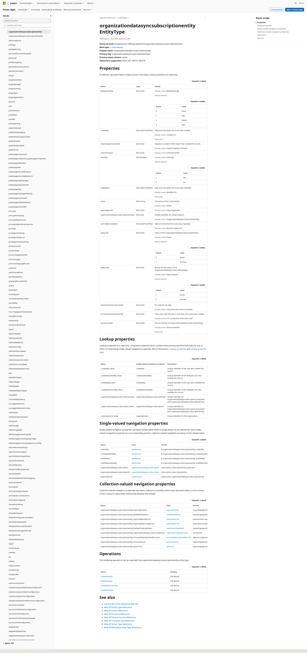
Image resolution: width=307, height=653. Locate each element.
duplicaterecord (172, 519)
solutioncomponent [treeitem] (16, 583)
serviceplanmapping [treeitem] (17, 500)
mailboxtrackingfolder (175, 528)
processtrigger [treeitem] (15, 259)
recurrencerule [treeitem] (15, 307)
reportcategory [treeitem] (15, 333)
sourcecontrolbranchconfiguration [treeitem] (22, 609)
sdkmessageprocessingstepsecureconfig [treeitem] (25, 443)
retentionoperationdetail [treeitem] (18, 360)
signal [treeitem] (11, 544)
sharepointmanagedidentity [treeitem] (20, 530)
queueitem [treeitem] (13, 290)
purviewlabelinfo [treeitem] (15, 277)
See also (260, 38)
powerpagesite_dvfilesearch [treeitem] (20, 172)
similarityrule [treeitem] (14, 548)
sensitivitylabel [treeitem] (15, 474)
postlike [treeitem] (12, 119)
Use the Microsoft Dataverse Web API (121, 604)
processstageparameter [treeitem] (18, 255)
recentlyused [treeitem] (14, 294)
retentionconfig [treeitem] (15, 347)
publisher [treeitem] (12, 268)
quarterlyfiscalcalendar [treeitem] (18, 281)
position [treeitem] (12, 102)
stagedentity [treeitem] (14, 627)
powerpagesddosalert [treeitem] (17, 163)
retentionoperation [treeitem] (16, 355)
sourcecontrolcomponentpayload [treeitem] (22, 618)
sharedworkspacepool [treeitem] (17, 522)
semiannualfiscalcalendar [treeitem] (19, 469)
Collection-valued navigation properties (273, 32)
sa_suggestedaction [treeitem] (17, 404)
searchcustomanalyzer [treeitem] (18, 452)
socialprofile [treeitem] (13, 574)
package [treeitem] (12, 45)
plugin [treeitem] (11, 75)
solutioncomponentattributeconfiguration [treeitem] (25, 587)
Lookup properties (177, 349)
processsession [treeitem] (15, 246)
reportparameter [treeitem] (15, 338)
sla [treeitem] (10, 557)
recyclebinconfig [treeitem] (15, 316)
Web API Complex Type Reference (119, 620)
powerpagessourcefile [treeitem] (17, 207)
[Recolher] (51, 16)
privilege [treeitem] (12, 228)
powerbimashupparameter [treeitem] (19, 137)
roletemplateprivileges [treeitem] (18, 390)
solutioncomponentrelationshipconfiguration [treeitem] (27, 601)
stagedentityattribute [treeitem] (17, 631)
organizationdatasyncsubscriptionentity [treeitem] (25, 32)
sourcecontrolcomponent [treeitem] (19, 614)
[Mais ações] (205, 18)
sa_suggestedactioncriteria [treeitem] (19, 408)
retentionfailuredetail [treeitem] (17, 351)
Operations (261, 35)
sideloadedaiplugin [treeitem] (16, 539)
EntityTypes (122, 18)
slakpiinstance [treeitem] (14, 566)
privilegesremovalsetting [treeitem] (19, 242)
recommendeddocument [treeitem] (19, 298)
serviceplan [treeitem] (13, 487)
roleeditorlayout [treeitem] (15, 377)
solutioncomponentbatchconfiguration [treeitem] (24, 592)
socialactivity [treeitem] (14, 570)
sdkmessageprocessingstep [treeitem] (20, 434)
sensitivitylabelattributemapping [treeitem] (22, 478)
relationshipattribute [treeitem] (17, 325)
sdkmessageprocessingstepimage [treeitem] (22, 439)
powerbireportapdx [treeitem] (16, 145)
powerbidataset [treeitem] (15, 128)
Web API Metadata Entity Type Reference (122, 627)
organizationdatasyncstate (177, 533)
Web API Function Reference (117, 614)
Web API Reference (107, 18)
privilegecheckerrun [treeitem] (17, 237)
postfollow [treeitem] (13, 115)
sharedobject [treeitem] (14, 509)
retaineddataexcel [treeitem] (16, 342)
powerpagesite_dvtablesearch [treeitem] (21, 176)
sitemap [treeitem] (12, 552)
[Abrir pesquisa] (295, 3)
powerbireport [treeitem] (14, 141)
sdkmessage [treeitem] (14, 425)
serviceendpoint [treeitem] (15, 482)
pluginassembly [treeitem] (15, 80)
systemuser (136, 449)
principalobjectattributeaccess (178, 537)
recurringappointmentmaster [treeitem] (20, 312)
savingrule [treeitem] (13, 421)
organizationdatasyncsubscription (145, 467)
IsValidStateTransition (109, 585)
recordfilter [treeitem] (13, 303)
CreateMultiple (107, 576)
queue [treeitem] (11, 285)
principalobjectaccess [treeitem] (17, 220)
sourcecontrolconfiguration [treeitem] (19, 622)
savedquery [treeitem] (13, 412)
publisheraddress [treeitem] (16, 272)
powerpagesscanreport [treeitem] (18, 198)
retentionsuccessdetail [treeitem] (18, 364)
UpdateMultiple (107, 590)
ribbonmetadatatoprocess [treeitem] (19, 369)
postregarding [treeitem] (14, 123)
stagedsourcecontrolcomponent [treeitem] (21, 640)
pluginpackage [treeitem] (15, 84)
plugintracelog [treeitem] (15, 88)
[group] (153, 460)
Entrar (301, 3)
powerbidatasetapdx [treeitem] (17, 132)
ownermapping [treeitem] (15, 40)
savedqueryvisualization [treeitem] (18, 417)
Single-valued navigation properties (271, 29)
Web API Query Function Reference (120, 617)
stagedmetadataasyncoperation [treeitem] (21, 636)
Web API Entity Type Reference (118, 607)
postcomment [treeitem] (14, 110)
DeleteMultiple (106, 581)
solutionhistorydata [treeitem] (16, 605)
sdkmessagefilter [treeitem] (15, 430)
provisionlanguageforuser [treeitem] (19, 263)
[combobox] (27, 21)
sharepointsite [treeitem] (14, 535)
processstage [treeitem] (14, 250)
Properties (261, 22)
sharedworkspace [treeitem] (16, 513)
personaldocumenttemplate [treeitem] (20, 53)
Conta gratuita (277, 10)
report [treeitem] (11, 329)
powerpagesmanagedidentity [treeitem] (20, 193)
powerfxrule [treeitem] (13, 150)
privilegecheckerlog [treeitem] (16, 233)
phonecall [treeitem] (13, 58)
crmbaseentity (116, 47)
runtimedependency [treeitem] (17, 399)
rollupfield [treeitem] (13, 395)
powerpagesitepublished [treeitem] (19, 185)
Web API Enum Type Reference (118, 624)
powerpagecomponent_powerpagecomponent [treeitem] (27, 158)
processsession (172, 542)
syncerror (170, 546)
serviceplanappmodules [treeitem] (18, 491)
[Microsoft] (4, 3)
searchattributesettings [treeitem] (18, 447)
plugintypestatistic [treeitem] (16, 97)
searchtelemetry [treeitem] (15, 465)
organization (137, 477)
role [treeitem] (10, 373)
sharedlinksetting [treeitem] (16, 504)
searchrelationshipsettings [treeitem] (19, 456)
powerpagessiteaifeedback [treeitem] (19, 202)
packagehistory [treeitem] (15, 49)
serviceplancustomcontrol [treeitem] (19, 495)
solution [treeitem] (12, 579)
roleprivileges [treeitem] (14, 382)
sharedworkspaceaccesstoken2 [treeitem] (21, 517)
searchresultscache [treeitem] (16, 460)
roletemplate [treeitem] (14, 386)
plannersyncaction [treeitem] (16, 71)
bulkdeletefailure (173, 514)
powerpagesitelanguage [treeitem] (18, 180)
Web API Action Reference (116, 610)
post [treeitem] (10, 106)
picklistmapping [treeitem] (15, 62)
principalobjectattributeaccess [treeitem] (21, 224)
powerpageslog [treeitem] (15, 189)
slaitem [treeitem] (12, 561)
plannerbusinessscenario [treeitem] (19, 67)
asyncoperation (172, 510)
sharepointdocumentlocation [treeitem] (20, 526)
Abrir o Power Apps (295, 10)
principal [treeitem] (12, 211)
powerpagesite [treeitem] (15, 167)
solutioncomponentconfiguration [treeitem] (22, 596)
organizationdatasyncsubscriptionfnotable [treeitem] (26, 36)
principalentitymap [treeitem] (16, 215)
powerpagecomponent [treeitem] (18, 154)
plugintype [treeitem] (13, 93)
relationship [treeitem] (13, 320)
